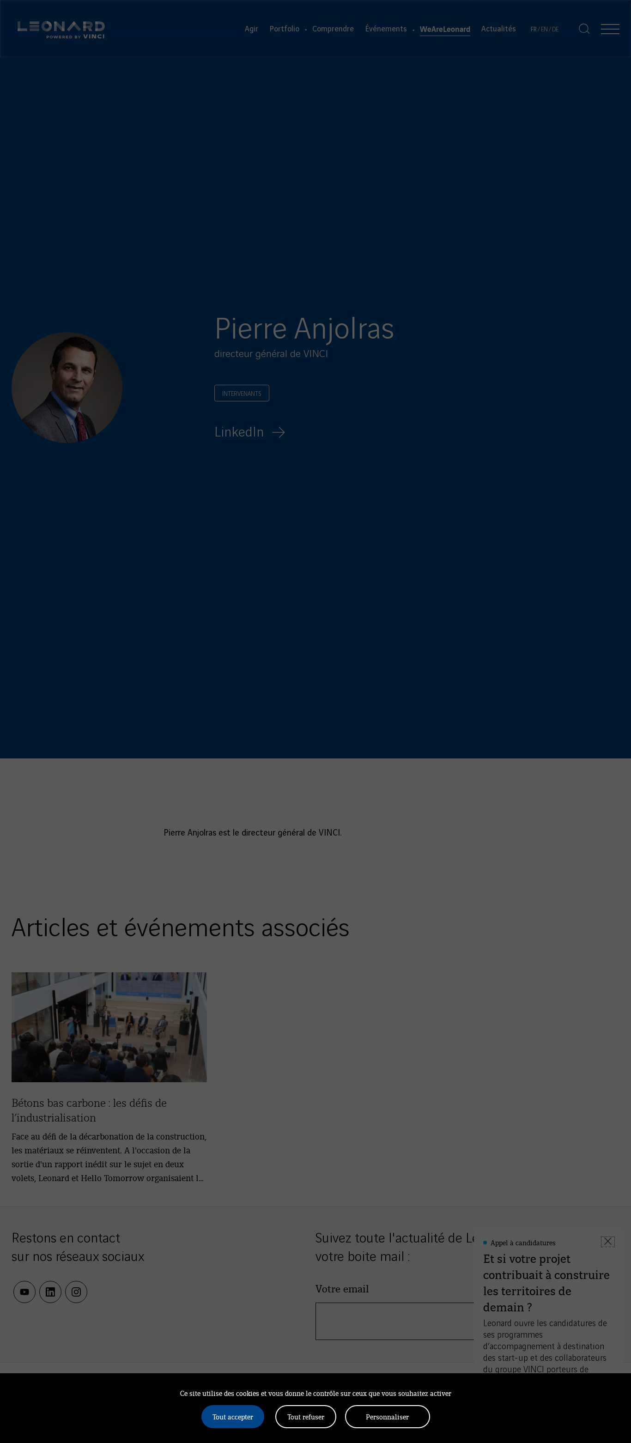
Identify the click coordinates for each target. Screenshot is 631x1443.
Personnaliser (387, 1416)
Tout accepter (232, 1416)
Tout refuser (305, 1416)
